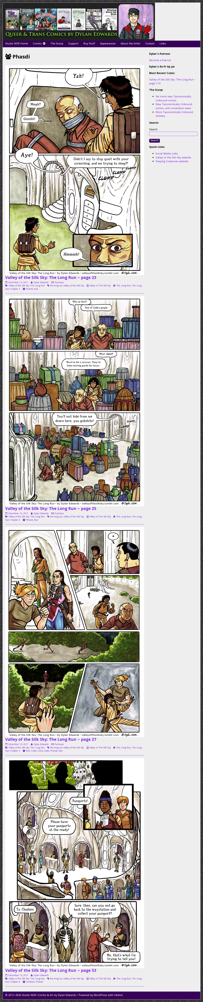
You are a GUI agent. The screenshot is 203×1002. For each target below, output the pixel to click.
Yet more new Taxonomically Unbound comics (173, 99)
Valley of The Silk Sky (100, 286)
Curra (40, 751)
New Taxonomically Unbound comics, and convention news (174, 106)
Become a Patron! (160, 60)
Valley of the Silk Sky (73, 286)
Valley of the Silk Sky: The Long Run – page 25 (50, 509)
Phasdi (29, 289)
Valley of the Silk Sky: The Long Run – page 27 (50, 740)
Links (163, 44)
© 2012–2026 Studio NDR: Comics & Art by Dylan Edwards (40, 995)
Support (73, 44)
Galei (46, 751)
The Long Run (123, 286)
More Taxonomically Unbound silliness (174, 114)
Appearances (108, 44)
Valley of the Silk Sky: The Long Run (27, 286)
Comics (37, 44)
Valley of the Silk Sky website (173, 158)
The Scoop (56, 44)
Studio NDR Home (16, 44)
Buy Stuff (89, 44)
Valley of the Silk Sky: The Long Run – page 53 (50, 971)
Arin (28, 751)
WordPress (100, 995)
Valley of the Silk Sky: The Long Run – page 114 (172, 82)
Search (153, 129)
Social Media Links (167, 154)
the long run (56, 286)
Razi (36, 289)
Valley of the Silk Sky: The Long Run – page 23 (50, 278)
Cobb (33, 751)
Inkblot (118, 995)
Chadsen (30, 982)
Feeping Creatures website (172, 161)
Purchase (59, 283)
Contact (149, 44)
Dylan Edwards (41, 283)
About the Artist (130, 44)
